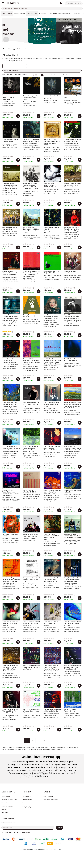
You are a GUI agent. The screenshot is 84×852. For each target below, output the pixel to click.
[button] (23, 832)
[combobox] (42, 8)
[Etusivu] (12, 3)
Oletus (24, 75)
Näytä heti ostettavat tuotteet (56, 75)
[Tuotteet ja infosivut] (3, 3)
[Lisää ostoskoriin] (18, 116)
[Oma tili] (61, 3)
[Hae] (80, 8)
